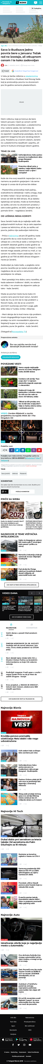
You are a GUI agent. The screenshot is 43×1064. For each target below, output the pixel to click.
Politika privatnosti (18, 1056)
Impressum (22, 1052)
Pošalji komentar (22, 491)
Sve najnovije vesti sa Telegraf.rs (21, 699)
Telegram (4, 460)
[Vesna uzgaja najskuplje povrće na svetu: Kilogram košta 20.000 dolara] (9, 371)
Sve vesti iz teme (21, 585)
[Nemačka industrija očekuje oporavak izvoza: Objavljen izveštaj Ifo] (9, 560)
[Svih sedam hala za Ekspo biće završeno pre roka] (9, 756)
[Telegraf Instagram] (24, 1045)
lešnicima (14, 236)
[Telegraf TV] (30, 1045)
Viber (38, 458)
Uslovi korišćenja (31, 466)
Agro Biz (4, 46)
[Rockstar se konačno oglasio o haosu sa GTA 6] (9, 859)
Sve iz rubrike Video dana (21, 617)
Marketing (14, 1052)
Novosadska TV (19, 332)
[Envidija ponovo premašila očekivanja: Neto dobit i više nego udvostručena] (21, 722)
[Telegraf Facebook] (13, 1045)
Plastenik (23, 473)
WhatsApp (30, 458)
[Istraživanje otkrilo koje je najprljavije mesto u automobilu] (21, 929)
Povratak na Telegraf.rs (7, 2)
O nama (6, 1052)
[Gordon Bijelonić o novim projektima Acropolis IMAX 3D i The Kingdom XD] (9, 600)
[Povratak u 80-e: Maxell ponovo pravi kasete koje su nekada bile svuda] (9, 888)
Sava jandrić (5, 473)
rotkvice (15, 473)
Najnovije (11, 707)
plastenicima (32, 76)
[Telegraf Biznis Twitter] (19, 1045)
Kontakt (28, 1056)
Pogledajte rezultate (11, 357)
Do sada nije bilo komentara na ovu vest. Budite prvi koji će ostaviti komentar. (20, 486)
